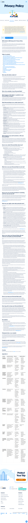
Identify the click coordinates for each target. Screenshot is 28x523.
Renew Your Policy (21, 501)
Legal (10, 513)
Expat (1, 501)
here (21, 156)
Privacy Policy (15, 513)
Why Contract (20, 508)
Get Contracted (12, 508)
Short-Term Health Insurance (5, 496)
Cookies (19, 513)
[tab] (2, 38)
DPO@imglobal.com (11, 292)
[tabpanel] (14, 252)
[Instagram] (1, 514)
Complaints (23, 513)
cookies (14, 351)
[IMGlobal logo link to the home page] (3, 487)
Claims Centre (20, 496)
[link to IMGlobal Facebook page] (1, 513)
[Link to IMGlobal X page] (4, 513)
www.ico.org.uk (18, 342)
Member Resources (21, 504)
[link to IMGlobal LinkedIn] (6, 513)
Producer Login (3, 508)
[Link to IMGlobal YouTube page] (2, 513)
